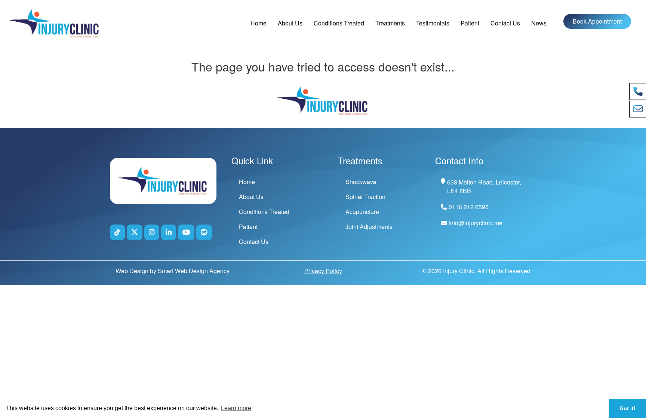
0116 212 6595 (469, 206)
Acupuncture (362, 211)
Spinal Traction (365, 196)
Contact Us (505, 23)
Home (258, 23)
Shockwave (360, 181)
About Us (290, 23)
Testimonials (432, 23)
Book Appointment (597, 21)
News (539, 23)
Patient (470, 23)
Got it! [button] (627, 408)
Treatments (390, 23)
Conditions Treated (339, 23)
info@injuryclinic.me (475, 223)
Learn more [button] (236, 408)
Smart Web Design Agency (194, 270)
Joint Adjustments (369, 226)
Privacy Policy (323, 270)
